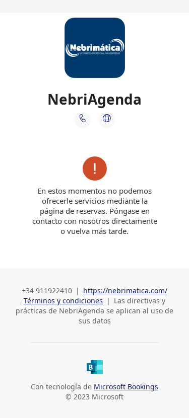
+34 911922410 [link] (47, 290)
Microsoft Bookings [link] (126, 386)
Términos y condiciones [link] (63, 300)
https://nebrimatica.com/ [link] (125, 290)
